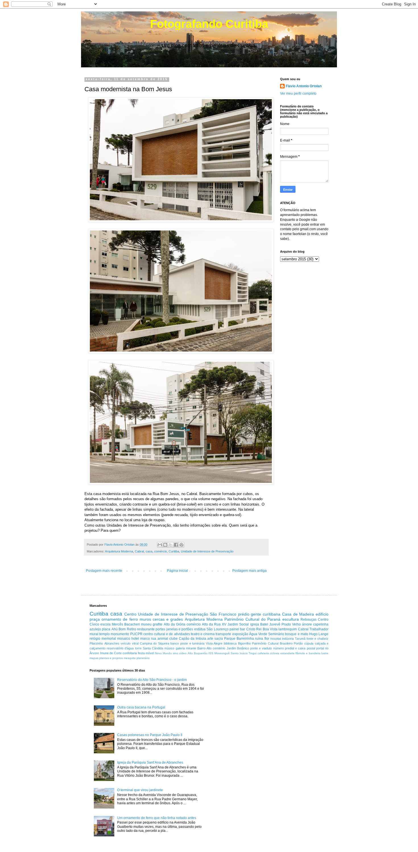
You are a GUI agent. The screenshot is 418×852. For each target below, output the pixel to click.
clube (173, 639)
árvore (307, 624)
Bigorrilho (244, 643)
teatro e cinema (203, 634)
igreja (254, 624)
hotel (135, 639)
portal (320, 648)
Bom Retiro (127, 629)
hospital (275, 638)
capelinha (320, 624)
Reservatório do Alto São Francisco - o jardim (152, 680)
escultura (290, 619)
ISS (210, 653)
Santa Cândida (153, 648)
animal (163, 639)
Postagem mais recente (104, 571)
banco (174, 643)
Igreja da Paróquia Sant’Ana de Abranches (150, 762)
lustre (324, 653)
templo (104, 634)
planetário (143, 658)
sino (175, 653)
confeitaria (130, 653)
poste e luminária (192, 643)
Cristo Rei (254, 629)
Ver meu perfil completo (298, 93)
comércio (160, 551)
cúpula (308, 643)
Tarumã (300, 638)
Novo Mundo (163, 653)
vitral (135, 643)
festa (141, 653)
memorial (109, 639)
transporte (223, 634)
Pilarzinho (96, 643)
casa (149, 551)
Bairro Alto (204, 648)
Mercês (117, 624)
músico (169, 648)
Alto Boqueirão (198, 653)
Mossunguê (222, 653)
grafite (157, 624)
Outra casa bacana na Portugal (141, 707)
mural (94, 634)
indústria (288, 638)
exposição (240, 634)
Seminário (276, 634)
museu (146, 624)
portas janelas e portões (174, 629)
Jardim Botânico (238, 648)
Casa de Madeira (298, 614)
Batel (264, 624)
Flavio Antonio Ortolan (304, 86)
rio (326, 648)
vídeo (183, 653)
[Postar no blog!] (165, 545)
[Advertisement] (261, 708)
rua (153, 639)
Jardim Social (238, 624)
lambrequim (287, 629)
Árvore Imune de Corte (106, 653)
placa (106, 629)
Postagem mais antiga (249, 571)
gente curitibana (265, 614)
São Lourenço (217, 629)
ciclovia (274, 653)
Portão (298, 643)
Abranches (111, 643)
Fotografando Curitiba (209, 24)
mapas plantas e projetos (106, 658)
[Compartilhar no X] (170, 545)
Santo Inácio (239, 653)
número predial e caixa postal (294, 648)
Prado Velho (291, 624)
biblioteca (230, 643)
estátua (200, 629)
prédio (243, 614)
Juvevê (274, 624)
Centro (130, 614)
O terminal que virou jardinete (140, 790)
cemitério (219, 648)
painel (234, 629)
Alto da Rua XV (214, 624)
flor (266, 639)
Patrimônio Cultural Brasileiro (272, 643)
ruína (259, 639)
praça (95, 619)
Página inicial (177, 571)
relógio (95, 639)
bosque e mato (296, 634)
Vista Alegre (214, 643)
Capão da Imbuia (192, 639)
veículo (126, 643)
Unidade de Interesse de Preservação (207, 551)
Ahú (114, 629)
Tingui (252, 653)
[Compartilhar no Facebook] (176, 545)
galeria (180, 648)
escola (105, 624)
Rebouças (308, 620)
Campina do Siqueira (154, 643)
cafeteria (263, 653)
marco (145, 639)
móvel (150, 653)
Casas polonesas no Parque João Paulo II (149, 735)
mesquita (130, 658)
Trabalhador (318, 629)
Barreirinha (245, 639)
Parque (229, 639)
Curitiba (174, 551)
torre (138, 648)
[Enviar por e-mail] (160, 545)
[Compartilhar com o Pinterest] (181, 545)
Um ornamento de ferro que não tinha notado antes (156, 818)
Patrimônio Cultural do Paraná (252, 619)
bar (242, 629)
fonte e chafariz (317, 638)
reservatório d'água (120, 648)
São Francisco (223, 614)
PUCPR (136, 634)
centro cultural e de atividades (166, 634)
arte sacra (215, 639)
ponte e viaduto (261, 648)
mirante (191, 648)
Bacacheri (132, 624)
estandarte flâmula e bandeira (300, 653)
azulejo (95, 629)
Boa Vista (270, 629)
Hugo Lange (318, 634)
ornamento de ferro (120, 619)
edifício (322, 614)
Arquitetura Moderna (119, 551)
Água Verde (258, 634)
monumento (120, 634)
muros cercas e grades (161, 619)
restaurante (146, 629)
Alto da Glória (174, 624)
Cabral (139, 551)
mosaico (123, 639)
